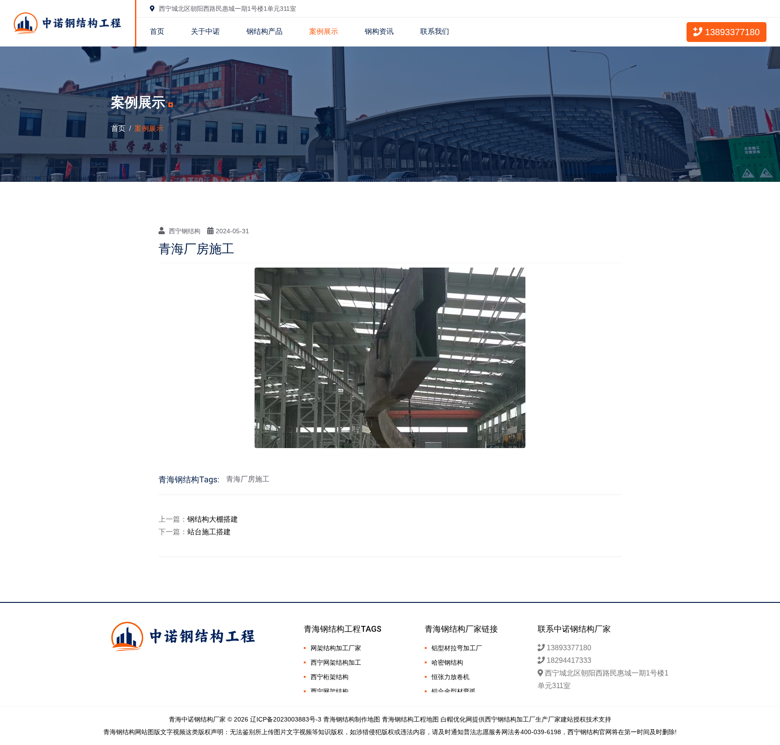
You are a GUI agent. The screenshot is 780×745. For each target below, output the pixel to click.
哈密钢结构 (447, 662)
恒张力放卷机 (450, 676)
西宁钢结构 (184, 231)
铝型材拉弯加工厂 (457, 648)
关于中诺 (205, 31)
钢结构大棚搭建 (212, 519)
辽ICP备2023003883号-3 (285, 719)
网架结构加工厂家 (336, 648)
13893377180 (731, 32)
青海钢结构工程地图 (410, 719)
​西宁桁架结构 (329, 676)
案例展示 (323, 31)
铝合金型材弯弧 (454, 691)
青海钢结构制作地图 (351, 719)
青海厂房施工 (247, 479)
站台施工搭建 (209, 532)
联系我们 (434, 31)
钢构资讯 (379, 31)
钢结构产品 (264, 31)
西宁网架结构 (329, 691)
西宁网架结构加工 (336, 662)
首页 (157, 31)
